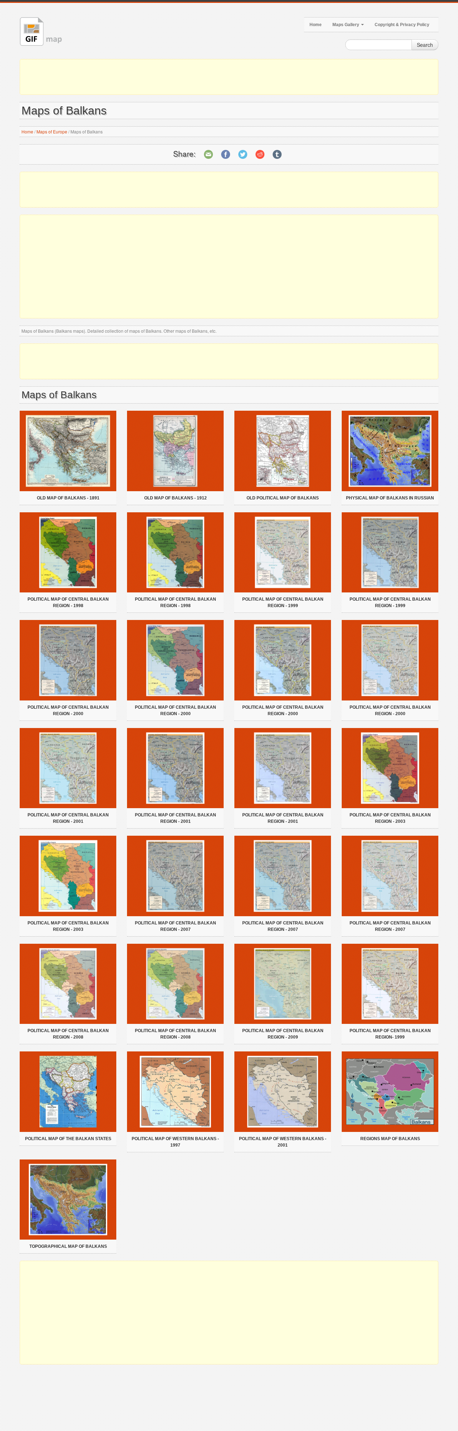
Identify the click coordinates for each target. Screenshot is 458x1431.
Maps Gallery (346, 24)
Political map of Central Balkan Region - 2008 (68, 1034)
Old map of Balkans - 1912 (175, 497)
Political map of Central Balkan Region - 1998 (68, 602)
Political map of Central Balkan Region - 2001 (68, 818)
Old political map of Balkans (283, 497)
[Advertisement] (229, 77)
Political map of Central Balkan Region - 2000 (68, 710)
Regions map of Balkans (390, 1138)
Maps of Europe (51, 131)
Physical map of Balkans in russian (390, 497)
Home (316, 24)
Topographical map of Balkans (68, 1246)
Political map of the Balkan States (68, 1138)
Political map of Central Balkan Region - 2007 (175, 926)
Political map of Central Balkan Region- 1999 (390, 1034)
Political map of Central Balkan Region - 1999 (282, 602)
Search (425, 44)
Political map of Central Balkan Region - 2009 (282, 1034)
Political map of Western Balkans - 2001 (282, 1142)
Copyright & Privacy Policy (402, 24)
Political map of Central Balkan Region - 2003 (390, 818)
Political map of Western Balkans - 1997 (175, 1142)
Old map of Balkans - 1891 (68, 497)
